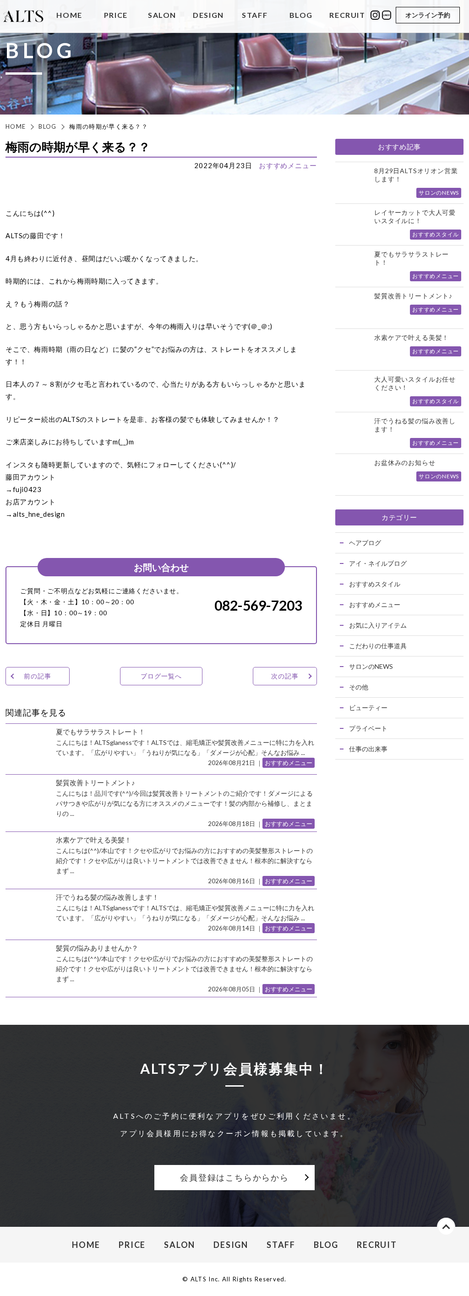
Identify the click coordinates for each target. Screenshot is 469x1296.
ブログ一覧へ (161, 676)
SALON (162, 15)
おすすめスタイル (374, 584)
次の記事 (284, 676)
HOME (69, 15)
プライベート (368, 728)
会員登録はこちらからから (234, 1177)
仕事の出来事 (368, 749)
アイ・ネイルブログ (378, 563)
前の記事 (37, 676)
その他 (358, 687)
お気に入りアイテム (378, 625)
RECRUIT (347, 15)
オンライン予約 (427, 15)
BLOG (301, 15)
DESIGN (208, 15)
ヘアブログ (365, 543)
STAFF (254, 15)
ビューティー (368, 707)
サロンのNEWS (371, 666)
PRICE (116, 15)
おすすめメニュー (288, 165)
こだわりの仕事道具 (378, 646)
